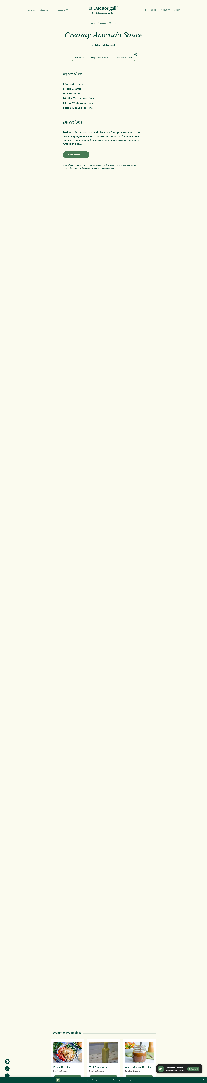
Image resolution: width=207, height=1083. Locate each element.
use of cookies (147, 1080)
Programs (61, 9)
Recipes (31, 9)
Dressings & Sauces (108, 23)
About (164, 9)
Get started (193, 1069)
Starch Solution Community (103, 168)
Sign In (176, 9)
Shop (153, 9)
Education (44, 9)
